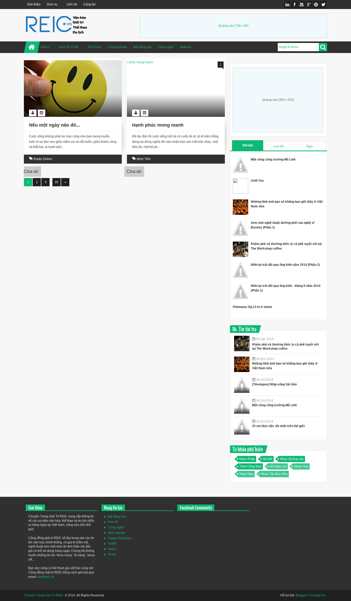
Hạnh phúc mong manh (157, 125)
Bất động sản (142, 47)
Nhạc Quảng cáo (292, 459)
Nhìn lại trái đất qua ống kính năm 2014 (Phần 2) (285, 265)
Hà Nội (267, 459)
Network (185, 47)
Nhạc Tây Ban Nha (274, 474)
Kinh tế (113, 522)
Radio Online (43, 159)
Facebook (294, 4)
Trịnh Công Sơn (250, 466)
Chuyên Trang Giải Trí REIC (43, 595)
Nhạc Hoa (301, 466)
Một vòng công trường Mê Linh (273, 159)
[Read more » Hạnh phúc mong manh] (171, 66)
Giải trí (45, 47)
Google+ (309, 4)
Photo (112, 554)
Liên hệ (72, 4)
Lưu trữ (278, 146)
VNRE (112, 543)
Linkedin (287, 4)
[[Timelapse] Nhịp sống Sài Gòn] (242, 385)
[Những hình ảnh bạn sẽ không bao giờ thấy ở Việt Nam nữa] (242, 364)
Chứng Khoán (117, 47)
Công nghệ (166, 47)
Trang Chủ (32, 47)
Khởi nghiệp (116, 533)
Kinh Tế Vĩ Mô (68, 47)
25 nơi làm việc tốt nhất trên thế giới (278, 426)
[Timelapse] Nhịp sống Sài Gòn (274, 384)
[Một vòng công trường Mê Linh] (242, 406)
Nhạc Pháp (247, 459)
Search (323, 47)
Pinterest (316, 4)
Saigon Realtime (119, 538)
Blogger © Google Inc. (311, 595)
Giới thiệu (34, 4)
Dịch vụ (52, 4)
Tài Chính (94, 47)
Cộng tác (89, 4)
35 (56, 182)
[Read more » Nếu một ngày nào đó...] (68, 66)
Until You (257, 180)
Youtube (301, 4)
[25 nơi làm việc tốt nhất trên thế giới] (242, 427)
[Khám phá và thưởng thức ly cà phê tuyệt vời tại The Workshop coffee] (242, 343)
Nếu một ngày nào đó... (54, 125)
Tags (309, 146)
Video (112, 549)
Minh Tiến (144, 159)
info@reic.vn (45, 577)
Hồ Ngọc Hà (278, 466)
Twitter (323, 4)
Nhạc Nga (246, 474)
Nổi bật (248, 145)
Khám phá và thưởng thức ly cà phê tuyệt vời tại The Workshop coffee (285, 347)
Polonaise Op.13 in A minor (252, 307)
